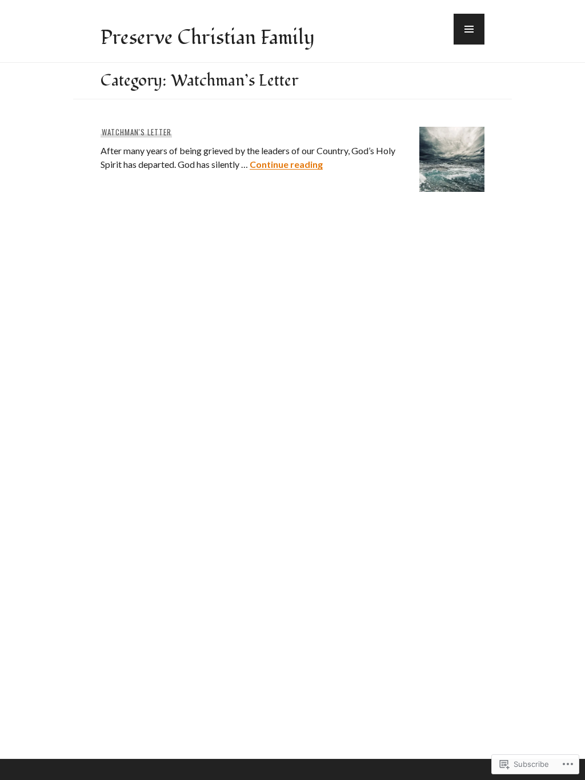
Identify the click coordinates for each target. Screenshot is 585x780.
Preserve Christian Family (208, 37)
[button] (469, 29)
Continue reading (286, 164)
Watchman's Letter (136, 132)
